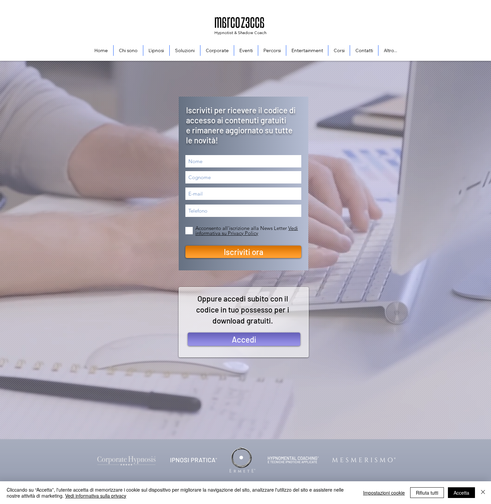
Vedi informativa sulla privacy (95, 495)
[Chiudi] (483, 493)
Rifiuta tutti (427, 492)
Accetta (461, 492)
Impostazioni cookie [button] (384, 492)
